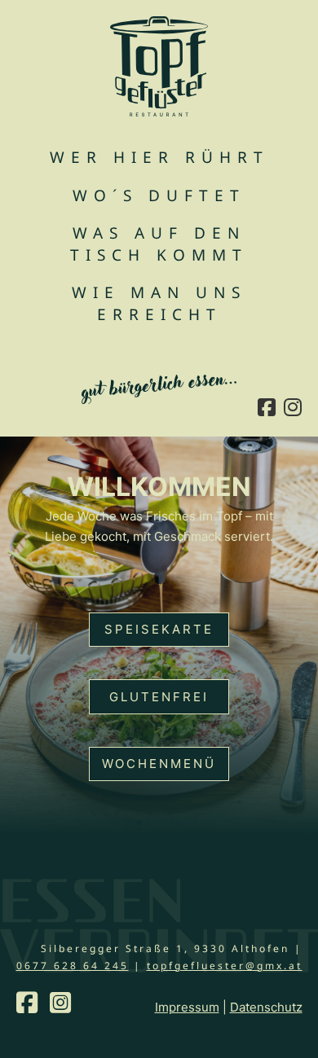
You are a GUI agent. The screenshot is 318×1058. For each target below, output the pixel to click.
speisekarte (159, 629)
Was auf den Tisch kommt (159, 244)
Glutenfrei (159, 697)
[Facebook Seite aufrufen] (267, 409)
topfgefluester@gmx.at (225, 965)
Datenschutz (266, 1007)
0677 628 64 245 (72, 965)
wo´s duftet (159, 195)
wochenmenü (159, 763)
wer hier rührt (159, 157)
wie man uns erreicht (159, 303)
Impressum (187, 1007)
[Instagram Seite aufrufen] (293, 409)
